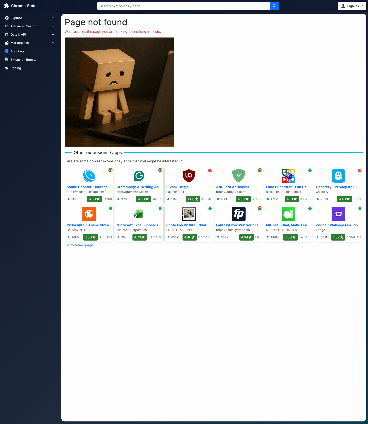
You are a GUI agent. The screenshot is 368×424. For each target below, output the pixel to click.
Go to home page (79, 245)
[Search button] (274, 6)
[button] (352, 6)
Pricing (16, 68)
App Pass (17, 51)
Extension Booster (24, 59)
